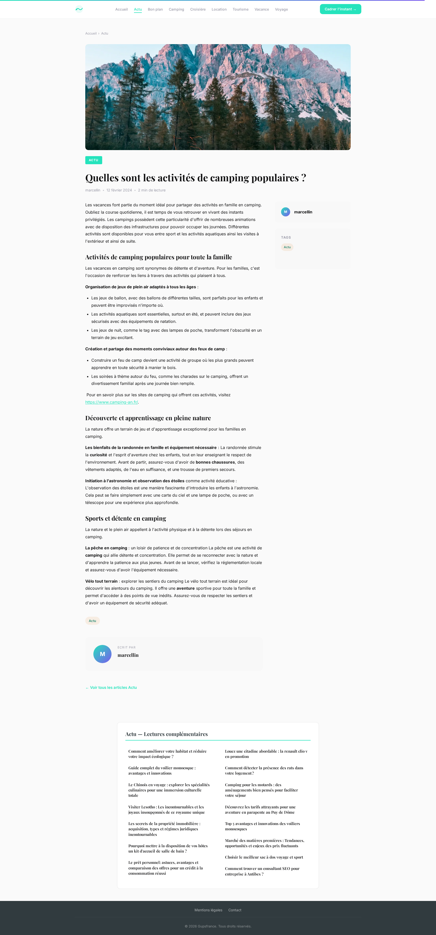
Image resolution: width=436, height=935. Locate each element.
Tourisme (241, 9)
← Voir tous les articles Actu (111, 687)
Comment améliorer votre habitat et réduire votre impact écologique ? (167, 754)
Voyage (281, 9)
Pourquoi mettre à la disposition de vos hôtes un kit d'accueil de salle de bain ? (168, 848)
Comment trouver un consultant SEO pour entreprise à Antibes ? (262, 871)
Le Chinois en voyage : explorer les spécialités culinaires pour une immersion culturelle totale (169, 790)
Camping (176, 9)
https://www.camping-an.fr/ (111, 402)
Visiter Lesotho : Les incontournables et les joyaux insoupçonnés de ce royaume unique (166, 809)
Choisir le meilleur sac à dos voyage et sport (264, 857)
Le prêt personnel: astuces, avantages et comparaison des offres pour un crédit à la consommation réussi (165, 868)
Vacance (262, 9)
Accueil (121, 9)
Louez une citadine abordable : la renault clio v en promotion (266, 754)
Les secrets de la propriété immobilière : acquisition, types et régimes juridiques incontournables (164, 829)
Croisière (198, 9)
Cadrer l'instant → (341, 9)
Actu (138, 9)
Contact (234, 910)
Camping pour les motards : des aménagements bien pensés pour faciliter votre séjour (261, 790)
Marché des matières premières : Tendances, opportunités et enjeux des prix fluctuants (264, 843)
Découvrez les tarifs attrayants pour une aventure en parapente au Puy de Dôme (260, 809)
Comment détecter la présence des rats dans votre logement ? (264, 770)
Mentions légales (208, 910)
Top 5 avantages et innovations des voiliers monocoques (262, 826)
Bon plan (155, 9)
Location (219, 9)
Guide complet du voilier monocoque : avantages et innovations (162, 770)
